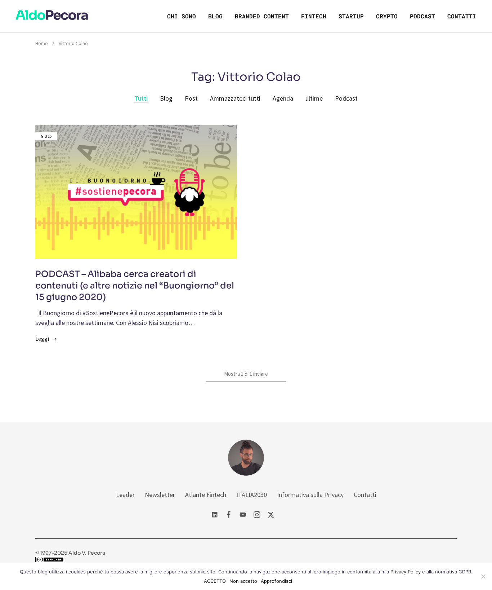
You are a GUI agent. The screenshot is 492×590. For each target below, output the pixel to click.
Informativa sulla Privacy (310, 494)
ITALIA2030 (251, 494)
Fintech (313, 16)
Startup (351, 16)
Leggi (42, 338)
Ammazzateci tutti (235, 98)
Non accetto (243, 581)
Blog (215, 16)
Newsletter (160, 494)
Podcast (422, 16)
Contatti (461, 16)
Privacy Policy (405, 571)
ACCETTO (215, 581)
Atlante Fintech (205, 494)
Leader (125, 494)
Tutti (141, 98)
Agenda (283, 98)
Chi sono (181, 16)
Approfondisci (276, 581)
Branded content (262, 16)
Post (191, 98)
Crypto (387, 16)
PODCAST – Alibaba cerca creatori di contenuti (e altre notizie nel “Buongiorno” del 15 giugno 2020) (134, 286)
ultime (314, 98)
